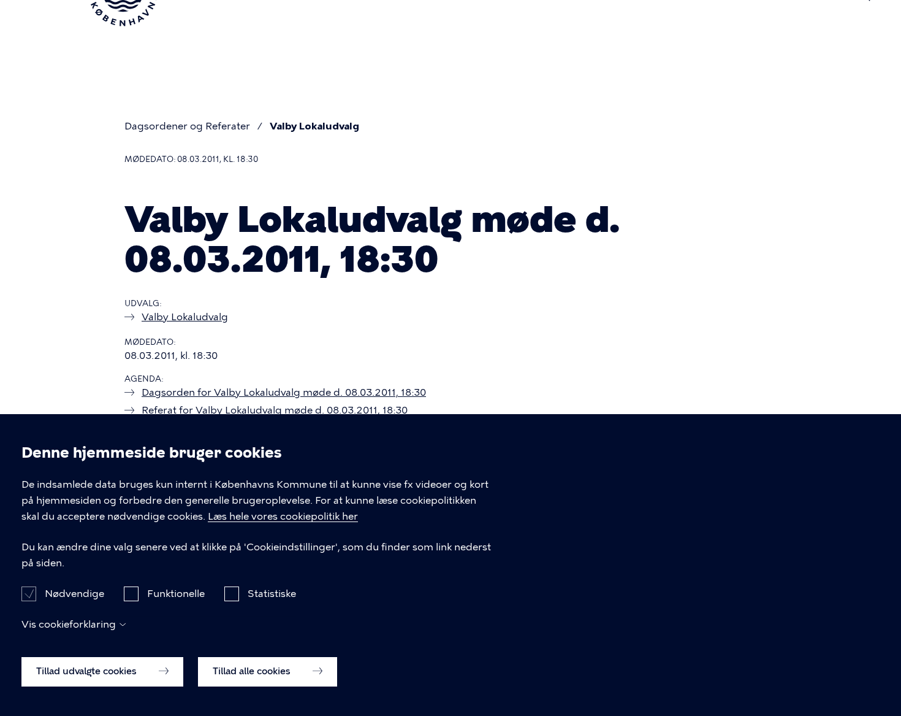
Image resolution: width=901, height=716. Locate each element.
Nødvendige (74, 593)
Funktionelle (176, 593)
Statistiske (272, 593)
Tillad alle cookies (253, 671)
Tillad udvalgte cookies (87, 671)
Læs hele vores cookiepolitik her (283, 516)
